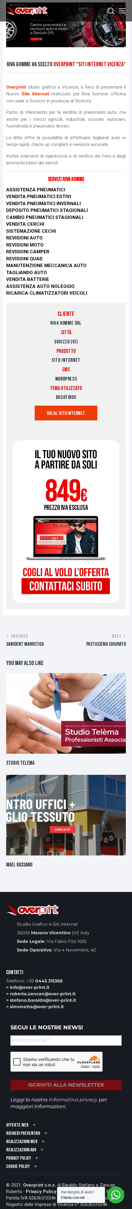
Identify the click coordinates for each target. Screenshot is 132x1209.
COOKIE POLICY (18, 1166)
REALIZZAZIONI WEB (21, 1142)
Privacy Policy (41, 1191)
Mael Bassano (19, 865)
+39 (44, 981)
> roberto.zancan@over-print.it (41, 994)
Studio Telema (20, 763)
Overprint (17, 87)
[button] (122, 10)
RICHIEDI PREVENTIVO (23, 1133)
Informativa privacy (73, 1100)
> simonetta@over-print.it (35, 1006)
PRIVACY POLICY (18, 1158)
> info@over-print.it (27, 987)
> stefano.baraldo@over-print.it (41, 1000)
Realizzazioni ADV (21, 1150)
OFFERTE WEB (17, 1125)
